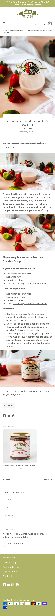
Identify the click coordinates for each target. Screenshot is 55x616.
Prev (8, 479)
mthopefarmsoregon (25, 600)
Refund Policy (9, 557)
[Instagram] (13, 585)
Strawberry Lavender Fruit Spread (30, 283)
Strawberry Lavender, (13, 203)
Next (46, 479)
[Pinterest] (17, 585)
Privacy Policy (9, 562)
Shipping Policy (10, 571)
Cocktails (8, 405)
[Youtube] (8, 585)
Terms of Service (11, 567)
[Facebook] (4, 585)
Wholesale (8, 576)
